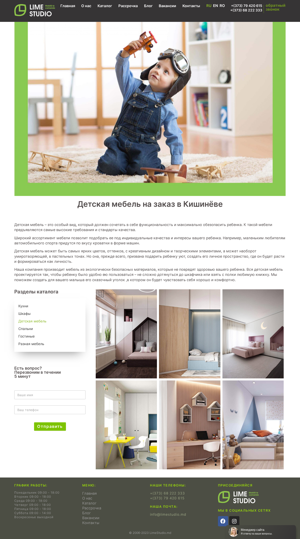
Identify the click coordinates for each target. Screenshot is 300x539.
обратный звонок (276, 7)
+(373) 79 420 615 (246, 6)
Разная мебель (31, 344)
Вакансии (167, 6)
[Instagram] (234, 521)
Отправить (50, 426)
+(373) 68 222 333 (246, 10)
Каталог (105, 6)
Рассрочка (128, 6)
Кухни (23, 306)
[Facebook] (223, 521)
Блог (148, 6)
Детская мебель (32, 321)
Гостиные (26, 336)
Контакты (191, 6)
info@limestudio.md (168, 514)
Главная (67, 6)
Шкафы (24, 314)
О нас (86, 6)
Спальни (25, 329)
